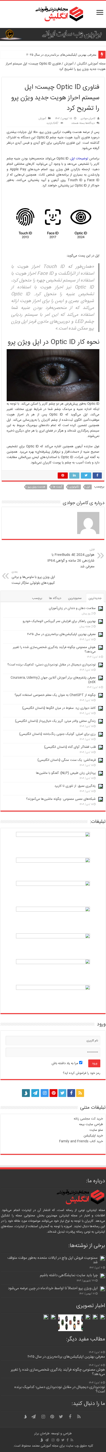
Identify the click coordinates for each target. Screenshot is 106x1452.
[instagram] (45, 1093)
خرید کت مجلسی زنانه (88, 1118)
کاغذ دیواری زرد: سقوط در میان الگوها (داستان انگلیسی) (59, 708)
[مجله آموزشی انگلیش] (53, 14)
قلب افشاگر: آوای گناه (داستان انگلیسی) (70, 747)
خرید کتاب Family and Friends (81, 1141)
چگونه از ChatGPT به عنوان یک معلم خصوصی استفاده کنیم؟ (55, 695)
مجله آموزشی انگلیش (91, 63)
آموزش (68, 63)
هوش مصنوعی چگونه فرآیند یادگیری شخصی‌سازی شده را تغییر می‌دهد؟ (54, 649)
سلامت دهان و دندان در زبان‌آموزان (72, 608)
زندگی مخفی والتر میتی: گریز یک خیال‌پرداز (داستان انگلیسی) (55, 721)
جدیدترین (95, 598)
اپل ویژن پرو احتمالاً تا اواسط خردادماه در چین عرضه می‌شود (53, 1288)
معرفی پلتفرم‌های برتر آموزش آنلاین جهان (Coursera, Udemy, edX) (53, 680)
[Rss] (80, 1093)
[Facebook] (71, 1093)
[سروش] (26, 1091)
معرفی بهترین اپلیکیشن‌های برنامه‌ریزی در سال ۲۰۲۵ (61, 54)
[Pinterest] (53, 1093)
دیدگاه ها (55, 598)
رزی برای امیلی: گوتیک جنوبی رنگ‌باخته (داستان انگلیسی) (57, 734)
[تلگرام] (35, 1093)
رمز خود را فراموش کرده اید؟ (81, 1073)
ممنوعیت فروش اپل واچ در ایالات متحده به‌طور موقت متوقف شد (52, 1260)
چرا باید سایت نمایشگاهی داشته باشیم (69, 1275)
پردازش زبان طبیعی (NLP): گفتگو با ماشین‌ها (66, 773)
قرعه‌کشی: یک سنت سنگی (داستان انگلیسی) (66, 760)
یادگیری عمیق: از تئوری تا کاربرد (75, 786)
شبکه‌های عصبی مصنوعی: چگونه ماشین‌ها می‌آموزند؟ (61, 799)
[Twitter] (62, 1093)
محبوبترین (75, 598)
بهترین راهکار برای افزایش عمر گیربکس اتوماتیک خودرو (59, 621)
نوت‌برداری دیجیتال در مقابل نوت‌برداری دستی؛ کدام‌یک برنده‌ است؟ (51, 664)
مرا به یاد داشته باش (65, 1063)
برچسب (37, 598)
